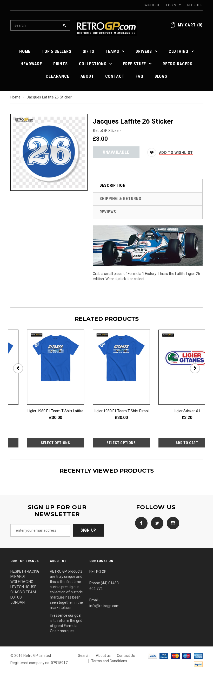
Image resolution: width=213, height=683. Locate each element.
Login (171, 5)
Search (84, 655)
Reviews (107, 211)
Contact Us (126, 655)
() (190, 25)
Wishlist (152, 5)
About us (103, 655)
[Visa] (152, 655)
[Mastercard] (175, 655)
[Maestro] (186, 655)
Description (112, 185)
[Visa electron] (163, 655)
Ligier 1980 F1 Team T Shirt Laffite (165, 411)
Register (195, 5)
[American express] (198, 655)
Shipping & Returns (120, 198)
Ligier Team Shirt (100, 411)
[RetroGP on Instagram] (171, 523)
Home (15, 97)
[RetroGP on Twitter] (155, 523)
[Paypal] (198, 664)
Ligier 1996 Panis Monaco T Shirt (34, 411)
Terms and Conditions (109, 661)
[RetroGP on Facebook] (140, 523)
